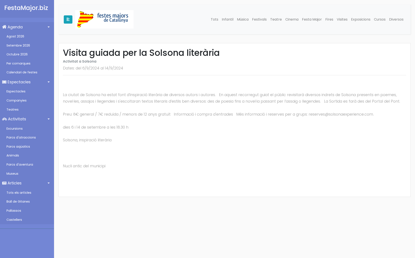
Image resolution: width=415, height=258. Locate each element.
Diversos (396, 19)
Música (243, 19)
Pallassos (13, 210)
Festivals (259, 19)
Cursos (380, 19)
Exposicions (360, 19)
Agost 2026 (15, 36)
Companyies (16, 100)
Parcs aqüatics (18, 146)
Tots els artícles (18, 192)
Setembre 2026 (18, 45)
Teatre (276, 19)
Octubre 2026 (17, 54)
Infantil (227, 19)
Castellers (14, 220)
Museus (12, 173)
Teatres (12, 109)
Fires (329, 19)
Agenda (14, 27)
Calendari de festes (21, 72)
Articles (14, 183)
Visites (342, 19)
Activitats (16, 119)
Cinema (291, 19)
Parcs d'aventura (19, 164)
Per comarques (18, 63)
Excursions (14, 128)
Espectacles (18, 82)
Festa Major (312, 19)
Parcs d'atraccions (21, 137)
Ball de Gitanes (18, 201)
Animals (12, 155)
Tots (214, 19)
